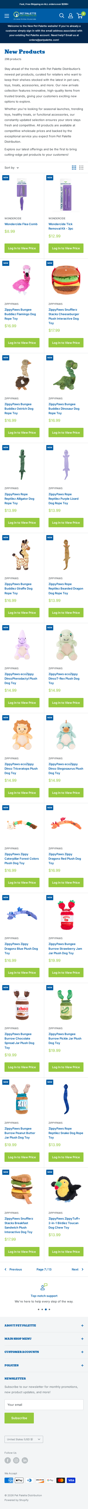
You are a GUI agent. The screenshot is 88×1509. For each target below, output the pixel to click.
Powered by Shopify (16, 1500)
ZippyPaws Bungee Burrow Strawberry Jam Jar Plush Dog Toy (65, 948)
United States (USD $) (20, 1439)
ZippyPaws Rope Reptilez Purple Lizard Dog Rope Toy (64, 498)
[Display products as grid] (74, 168)
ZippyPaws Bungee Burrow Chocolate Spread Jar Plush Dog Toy (19, 1040)
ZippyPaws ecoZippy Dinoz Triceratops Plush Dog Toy (21, 768)
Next (75, 1269)
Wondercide (13, 218)
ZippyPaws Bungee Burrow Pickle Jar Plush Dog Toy (65, 1038)
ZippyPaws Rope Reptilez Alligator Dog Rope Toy (19, 498)
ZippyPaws (12, 304)
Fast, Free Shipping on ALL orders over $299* (44, 4)
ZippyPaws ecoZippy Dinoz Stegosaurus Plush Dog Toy (66, 768)
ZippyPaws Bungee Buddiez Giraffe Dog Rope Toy (18, 588)
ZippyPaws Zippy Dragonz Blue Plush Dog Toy (21, 948)
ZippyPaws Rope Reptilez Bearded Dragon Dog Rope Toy (66, 588)
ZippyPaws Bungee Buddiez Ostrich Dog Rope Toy (19, 408)
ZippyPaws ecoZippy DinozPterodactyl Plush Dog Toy (21, 678)
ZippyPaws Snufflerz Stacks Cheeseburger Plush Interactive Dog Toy (64, 316)
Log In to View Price (22, 248)
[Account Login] (70, 15)
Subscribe (19, 1418)
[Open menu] (7, 16)
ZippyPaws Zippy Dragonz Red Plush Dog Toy (65, 858)
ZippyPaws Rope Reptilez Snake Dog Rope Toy (66, 1133)
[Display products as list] (81, 168)
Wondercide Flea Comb (21, 224)
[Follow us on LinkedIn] (25, 1460)
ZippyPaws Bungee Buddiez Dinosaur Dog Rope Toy (64, 408)
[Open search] (61, 15)
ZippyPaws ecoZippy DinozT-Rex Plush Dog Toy (64, 678)
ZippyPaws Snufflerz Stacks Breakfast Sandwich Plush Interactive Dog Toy (19, 1225)
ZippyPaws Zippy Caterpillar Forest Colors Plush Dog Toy (22, 858)
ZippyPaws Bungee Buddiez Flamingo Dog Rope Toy (20, 314)
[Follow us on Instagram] (16, 1460)
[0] (80, 15)
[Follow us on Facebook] (8, 1460)
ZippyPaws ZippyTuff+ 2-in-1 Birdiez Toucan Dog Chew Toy (64, 1223)
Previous (15, 1269)
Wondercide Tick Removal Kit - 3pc (61, 226)
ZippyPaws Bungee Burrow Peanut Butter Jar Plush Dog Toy (20, 1133)
